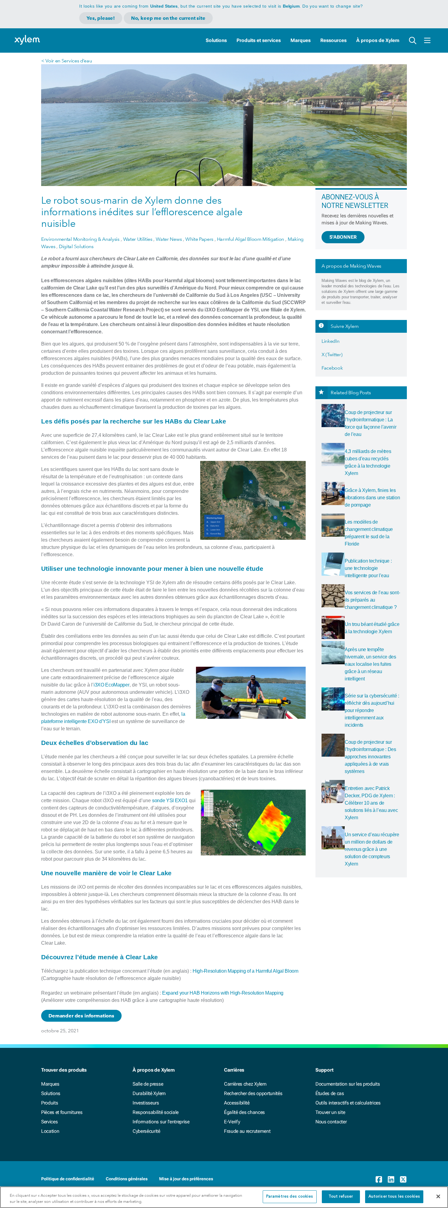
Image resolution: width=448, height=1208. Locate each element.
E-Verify (232, 1122)
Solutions (216, 40)
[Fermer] (438, 1196)
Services (49, 1122)
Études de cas (329, 1093)
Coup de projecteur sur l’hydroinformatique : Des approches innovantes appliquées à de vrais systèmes (370, 756)
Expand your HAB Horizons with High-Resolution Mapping (222, 993)
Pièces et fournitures (61, 1112)
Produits (49, 1103)
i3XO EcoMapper (112, 684)
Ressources (333, 40)
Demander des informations (81, 1016)
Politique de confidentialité (67, 1178)
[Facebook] (378, 1179)
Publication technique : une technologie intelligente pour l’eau (368, 568)
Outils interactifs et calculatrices (348, 1103)
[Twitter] (403, 1179)
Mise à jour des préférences (186, 1178)
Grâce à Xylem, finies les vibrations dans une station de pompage (372, 497)
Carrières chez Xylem (245, 1084)
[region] (224, 1197)
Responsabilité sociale (156, 1112)
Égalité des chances (244, 1112)
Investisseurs (146, 1103)
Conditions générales (127, 1178)
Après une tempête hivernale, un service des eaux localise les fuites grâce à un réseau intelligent (370, 664)
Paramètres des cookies (289, 1197)
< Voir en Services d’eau (66, 61)
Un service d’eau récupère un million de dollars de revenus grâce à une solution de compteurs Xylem (372, 849)
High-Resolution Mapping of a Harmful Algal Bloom (245, 971)
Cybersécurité (146, 1131)
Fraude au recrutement (247, 1131)
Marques (300, 40)
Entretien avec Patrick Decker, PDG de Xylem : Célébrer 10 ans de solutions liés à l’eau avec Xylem (371, 803)
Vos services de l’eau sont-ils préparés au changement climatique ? (372, 600)
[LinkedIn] (391, 1179)
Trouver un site (330, 1112)
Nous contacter (331, 1122)
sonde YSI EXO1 (170, 800)
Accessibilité (237, 1103)
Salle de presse (148, 1084)
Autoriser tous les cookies (394, 1197)
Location (50, 1131)
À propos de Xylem (377, 40)
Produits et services (258, 40)
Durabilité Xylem (149, 1093)
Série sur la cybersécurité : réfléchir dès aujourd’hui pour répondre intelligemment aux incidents (372, 710)
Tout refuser (341, 1197)
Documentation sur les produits (347, 1084)
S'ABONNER (343, 237)
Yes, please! (101, 18)
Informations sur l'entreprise (161, 1122)
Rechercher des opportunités (253, 1093)
